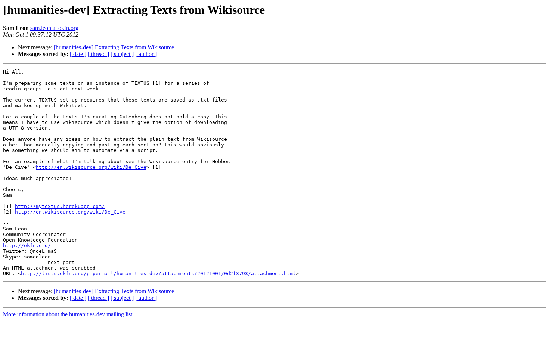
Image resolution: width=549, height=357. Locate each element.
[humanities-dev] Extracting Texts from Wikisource (114, 47)
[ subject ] (122, 54)
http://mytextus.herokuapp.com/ (60, 206)
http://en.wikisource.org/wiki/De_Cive (91, 167)
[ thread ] (98, 54)
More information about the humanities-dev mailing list (67, 314)
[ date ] (78, 54)
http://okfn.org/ (27, 245)
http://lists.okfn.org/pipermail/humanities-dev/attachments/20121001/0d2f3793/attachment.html (158, 273)
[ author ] (146, 54)
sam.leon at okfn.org (54, 28)
